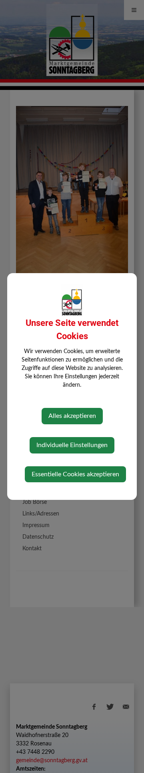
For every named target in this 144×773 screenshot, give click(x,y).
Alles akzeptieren (72, 416)
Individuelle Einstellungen (72, 445)
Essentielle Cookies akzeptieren (75, 474)
